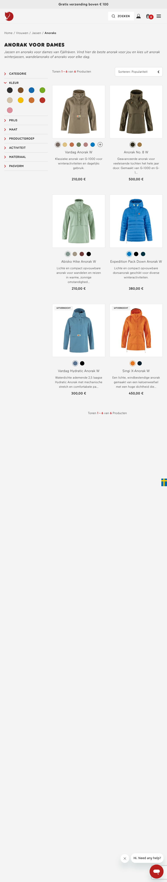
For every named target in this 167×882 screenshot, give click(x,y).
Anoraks (50, 33)
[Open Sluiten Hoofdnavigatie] (159, 16)
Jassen (36, 33)
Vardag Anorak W (78, 152)
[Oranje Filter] (31, 100)
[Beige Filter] (9, 100)
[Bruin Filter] (20, 90)
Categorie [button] (18, 74)
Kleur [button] (14, 83)
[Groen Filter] (42, 90)
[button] (148, 16)
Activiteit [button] (17, 148)
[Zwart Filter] (9, 90)
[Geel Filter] (20, 100)
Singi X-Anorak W (136, 371)
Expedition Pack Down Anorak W (136, 261)
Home (8, 33)
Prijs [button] (13, 120)
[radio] (58, 145)
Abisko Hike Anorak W (78, 261)
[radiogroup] (78, 145)
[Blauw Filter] (31, 90)
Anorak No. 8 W (136, 152)
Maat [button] (13, 129)
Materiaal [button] (17, 157)
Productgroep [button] (21, 139)
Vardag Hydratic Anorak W (78, 371)
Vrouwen (22, 33)
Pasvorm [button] (16, 166)
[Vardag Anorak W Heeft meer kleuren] (100, 144)
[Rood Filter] (42, 100)
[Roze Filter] (9, 110)
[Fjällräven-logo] (18, 16)
